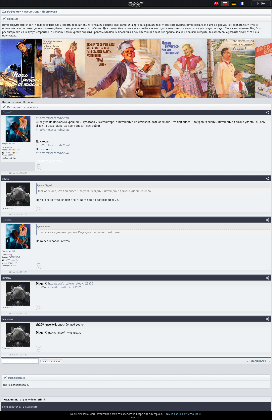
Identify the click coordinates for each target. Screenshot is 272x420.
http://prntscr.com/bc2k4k (52, 153)
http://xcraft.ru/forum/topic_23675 (70, 283)
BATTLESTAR (14, 149)
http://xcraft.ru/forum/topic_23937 (58, 287)
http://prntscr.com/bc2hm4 (53, 145)
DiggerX (7, 112)
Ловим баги (49, 11)
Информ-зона (30, 11)
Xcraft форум (10, 11)
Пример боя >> (172, 413)
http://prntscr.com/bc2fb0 (52, 118)
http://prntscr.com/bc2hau (52, 129)
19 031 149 (12, 155)
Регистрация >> (192, 413)
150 (13, 143)
